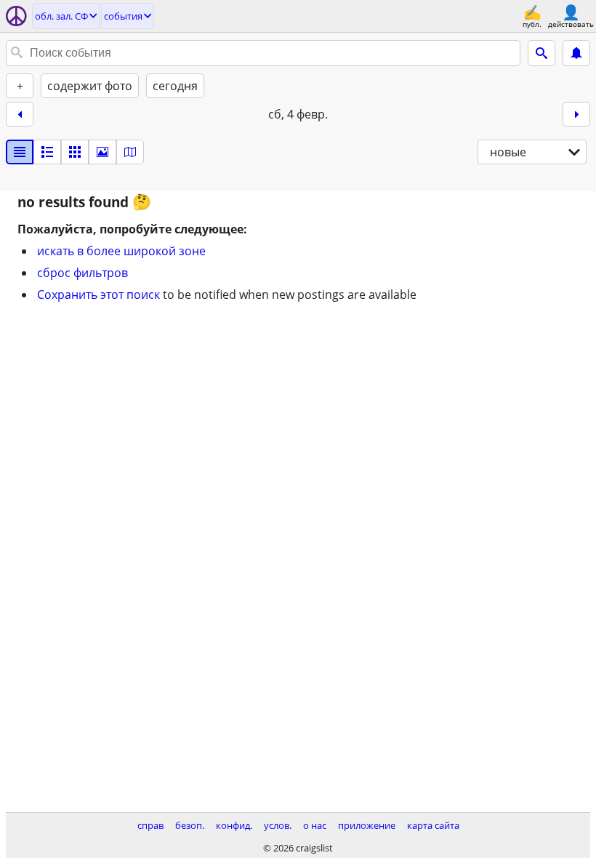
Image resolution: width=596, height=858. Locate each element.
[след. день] (576, 114)
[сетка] (75, 152)
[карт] (130, 152)
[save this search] (576, 53)
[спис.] (19, 152)
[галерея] (102, 152)
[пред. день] (19, 114)
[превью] (47, 152)
